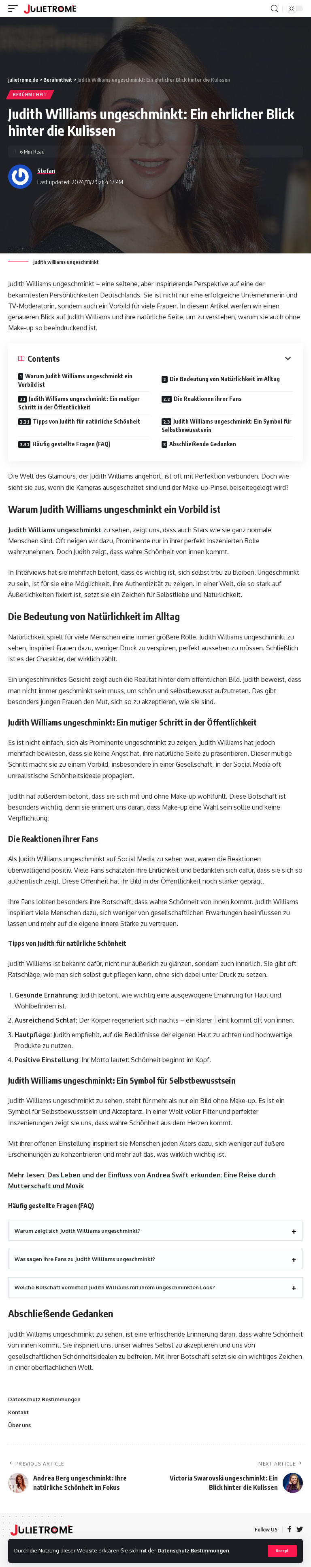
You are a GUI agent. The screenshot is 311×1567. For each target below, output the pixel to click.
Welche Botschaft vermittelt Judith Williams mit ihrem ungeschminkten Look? (115, 1287)
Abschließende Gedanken (202, 444)
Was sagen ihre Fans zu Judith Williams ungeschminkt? (85, 1259)
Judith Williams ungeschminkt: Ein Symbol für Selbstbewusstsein (227, 425)
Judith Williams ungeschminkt (55, 530)
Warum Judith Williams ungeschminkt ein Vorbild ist (75, 380)
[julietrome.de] (50, 8)
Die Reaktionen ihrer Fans (208, 398)
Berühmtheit (30, 94)
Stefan (46, 170)
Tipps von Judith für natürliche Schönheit (86, 421)
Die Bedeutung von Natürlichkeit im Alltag (225, 378)
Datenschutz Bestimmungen (193, 1550)
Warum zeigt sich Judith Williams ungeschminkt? (77, 1230)
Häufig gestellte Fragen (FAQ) (71, 444)
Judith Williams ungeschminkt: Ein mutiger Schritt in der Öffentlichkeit (79, 403)
